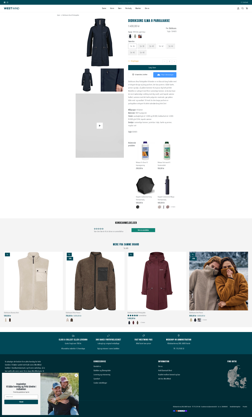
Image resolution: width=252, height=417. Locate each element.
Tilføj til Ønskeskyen (167, 75)
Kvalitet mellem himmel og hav (169, 375)
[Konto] (237, 8)
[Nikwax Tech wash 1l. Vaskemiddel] (167, 150)
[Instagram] (7, 2)
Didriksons (172, 28)
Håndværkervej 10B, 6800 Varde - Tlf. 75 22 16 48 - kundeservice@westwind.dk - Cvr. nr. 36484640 (200, 406)
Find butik (245, 2)
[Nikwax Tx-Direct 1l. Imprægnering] (145, 150)
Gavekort (97, 379)
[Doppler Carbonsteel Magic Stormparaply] (167, 185)
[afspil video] (100, 126)
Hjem (58, 15)
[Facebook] (4, 2)
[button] (132, 315)
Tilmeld (21, 402)
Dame (104, 8)
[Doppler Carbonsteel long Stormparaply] (145, 185)
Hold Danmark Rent (165, 371)
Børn (119, 8)
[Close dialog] (76, 375)
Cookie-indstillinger (100, 383)
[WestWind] (11, 8)
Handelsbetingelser (235, 406)
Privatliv (245, 406)
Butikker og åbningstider (102, 371)
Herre (112, 8)
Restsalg (128, 8)
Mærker (138, 8)
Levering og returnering (102, 375)
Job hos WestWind (164, 379)
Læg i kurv (152, 68)
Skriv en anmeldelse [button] (143, 230)
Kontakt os (97, 366)
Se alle (126, 248)
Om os (147, 8)
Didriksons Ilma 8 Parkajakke (70, 15)
